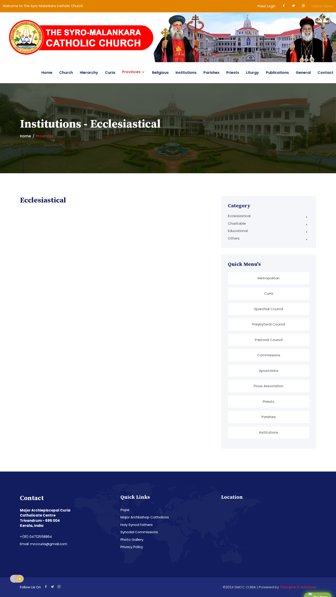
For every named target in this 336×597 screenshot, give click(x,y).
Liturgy (252, 72)
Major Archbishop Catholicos (144, 517)
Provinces (131, 72)
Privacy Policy (131, 546)
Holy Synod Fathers (136, 524)
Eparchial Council (268, 308)
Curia (110, 72)
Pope (124, 509)
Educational (238, 230)
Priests (232, 72)
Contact (325, 72)
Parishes (211, 72)
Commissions (268, 355)
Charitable (237, 223)
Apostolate (268, 370)
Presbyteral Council (268, 324)
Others (234, 238)
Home (46, 72)
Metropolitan (269, 278)
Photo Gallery (131, 539)
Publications (277, 72)
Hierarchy (89, 72)
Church (66, 72)
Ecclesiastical (239, 215)
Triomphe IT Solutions (298, 587)
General (303, 72)
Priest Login (266, 6)
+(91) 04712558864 (36, 536)
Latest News (322, 6)
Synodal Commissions (139, 532)
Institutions (186, 72)
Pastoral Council (269, 339)
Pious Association (268, 386)
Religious (160, 72)
